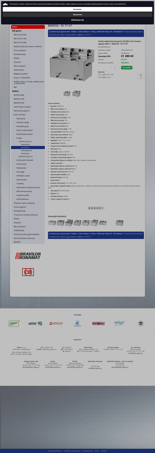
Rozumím (77, 9)
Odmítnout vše (77, 20)
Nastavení (77, 14)
